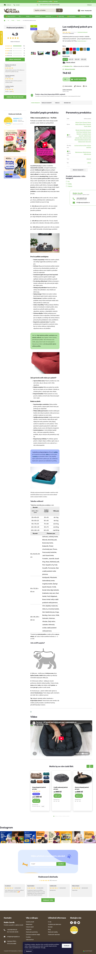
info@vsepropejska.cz (83, 202)
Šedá (84, 124)
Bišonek (77, 130)
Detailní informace (81, 41)
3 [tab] (56, 816)
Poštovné (9, 5)
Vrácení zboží (30, 927)
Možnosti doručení (70, 69)
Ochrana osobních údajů (33, 934)
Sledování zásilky (53, 932)
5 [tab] (59, 816)
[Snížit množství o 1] (69, 80)
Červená (85, 122)
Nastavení (29, 951)
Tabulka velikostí (70, 62)
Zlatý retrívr (88, 141)
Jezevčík (81, 136)
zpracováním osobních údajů (55, 867)
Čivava (89, 132)
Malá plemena (78, 152)
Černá (80, 122)
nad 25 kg (88, 147)
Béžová (77, 122)
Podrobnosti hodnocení (82, 32)
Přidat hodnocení (15, 59)
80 (56, 801)
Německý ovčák (87, 138)
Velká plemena (87, 154)
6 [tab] (60, 816)
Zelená (89, 126)
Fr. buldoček (84, 134)
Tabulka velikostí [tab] (46, 102)
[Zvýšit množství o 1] (69, 78)
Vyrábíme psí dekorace (54, 924)
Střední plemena (87, 152)
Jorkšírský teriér (87, 136)
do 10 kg (84, 145)
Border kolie (83, 130)
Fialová (89, 122)
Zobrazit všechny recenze (15, 97)
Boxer (80, 132)
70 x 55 (34, 806)
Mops (81, 138)
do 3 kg (76, 145)
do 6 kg (80, 145)
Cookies (28, 937)
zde (44, 948)
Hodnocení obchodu (48, 876)
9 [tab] (64, 816)
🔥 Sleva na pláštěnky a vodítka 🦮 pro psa (47, 1)
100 (58, 801)
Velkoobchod (30, 939)
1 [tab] (53, 816)
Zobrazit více (48, 900)
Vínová (85, 126)
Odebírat (61, 864)
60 (54, 801)
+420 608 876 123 (81, 198)
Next (91, 766)
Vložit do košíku (80, 79)
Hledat (59, 10)
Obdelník (89, 159)
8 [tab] (63, 816)
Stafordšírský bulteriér (82, 139)
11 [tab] (67, 816)
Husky (89, 134)
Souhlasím (66, 946)
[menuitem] (10, 16)
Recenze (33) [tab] (67, 102)
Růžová (81, 124)
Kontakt (18, 5)
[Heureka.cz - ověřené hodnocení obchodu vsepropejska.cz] (15, 121)
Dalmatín (79, 134)
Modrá (77, 124)
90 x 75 (38, 806)
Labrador (77, 138)
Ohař (76, 139)
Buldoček (84, 132)
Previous (88, 766)
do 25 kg (89, 145)
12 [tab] (68, 816)
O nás (49, 922)
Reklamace (29, 924)
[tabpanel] (40, 791)
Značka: (67, 89)
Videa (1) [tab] (57, 102)
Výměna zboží (30, 922)
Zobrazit (36, 801)
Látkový (89, 162)
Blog (49, 929)
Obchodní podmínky (32, 932)
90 (77, 801)
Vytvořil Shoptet (88, 951)
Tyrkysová (88, 124)
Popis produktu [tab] (35, 102)
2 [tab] (55, 816)
